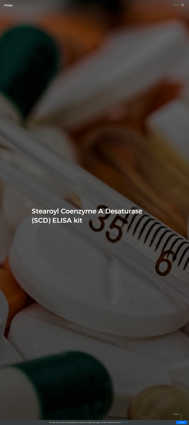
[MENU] (182, 5)
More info (125, 422)
